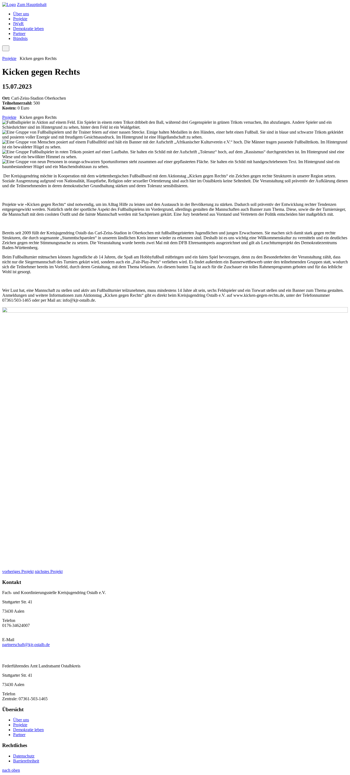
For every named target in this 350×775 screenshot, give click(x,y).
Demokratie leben (28, 28)
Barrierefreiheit (26, 761)
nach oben (11, 770)
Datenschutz (23, 756)
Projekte (20, 18)
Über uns (21, 13)
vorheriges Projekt (18, 571)
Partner (19, 33)
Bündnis (20, 38)
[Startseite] (9, 4)
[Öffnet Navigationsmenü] (5, 48)
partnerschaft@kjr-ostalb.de (26, 644)
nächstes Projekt (49, 571)
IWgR (18, 23)
